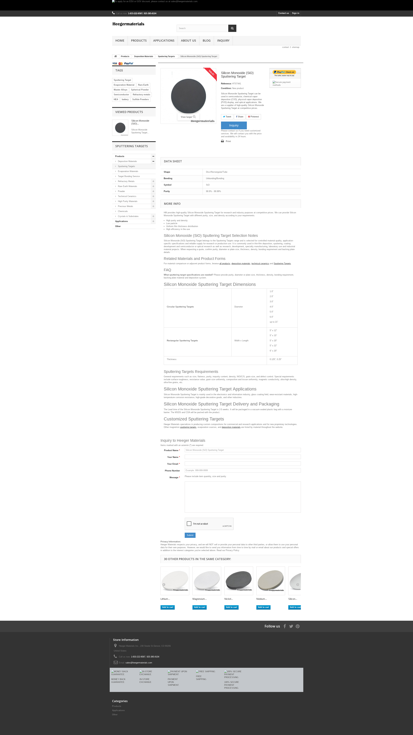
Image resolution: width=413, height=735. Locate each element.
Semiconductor (121, 94)
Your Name (173, 457)
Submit (190, 535)
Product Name (172, 450)
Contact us (283, 13)
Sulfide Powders (140, 99)
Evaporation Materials (127, 171)
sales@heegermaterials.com (139, 662)
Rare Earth (143, 85)
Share (240, 116)
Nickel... (228, 598)
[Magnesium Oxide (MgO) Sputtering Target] (206, 581)
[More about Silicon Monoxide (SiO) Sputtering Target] (120, 128)
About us (188, 40)
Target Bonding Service (128, 176)
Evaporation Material (124, 85)
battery (125, 99)
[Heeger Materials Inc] (142, 24)
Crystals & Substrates (128, 216)
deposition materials (241, 263)
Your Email (173, 464)
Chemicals (122, 211)
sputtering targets (188, 427)
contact (285, 47)
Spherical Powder (140, 90)
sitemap (295, 47)
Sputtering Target (122, 80)
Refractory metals (141, 94)
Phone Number (172, 470)
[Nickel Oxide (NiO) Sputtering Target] (238, 581)
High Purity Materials (127, 201)
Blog (207, 40)
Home (119, 40)
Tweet (228, 116)
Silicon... (292, 598)
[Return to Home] (115, 56)
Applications (163, 40)
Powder (121, 191)
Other (118, 226)
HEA (116, 99)
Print (228, 141)
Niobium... (261, 598)
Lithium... (165, 598)
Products (139, 40)
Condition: (226, 88)
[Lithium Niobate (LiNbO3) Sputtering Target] (175, 581)
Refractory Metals (126, 181)
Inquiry (223, 40)
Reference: (226, 83)
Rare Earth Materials (127, 186)
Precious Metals (125, 206)
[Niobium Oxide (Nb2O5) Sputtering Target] (270, 581)
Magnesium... (199, 598)
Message (175, 477)
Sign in (295, 13)
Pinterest (254, 116)
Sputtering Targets (126, 166)
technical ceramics (260, 263)
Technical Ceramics (126, 196)
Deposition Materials (127, 161)
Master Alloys (120, 90)
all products (224, 263)
